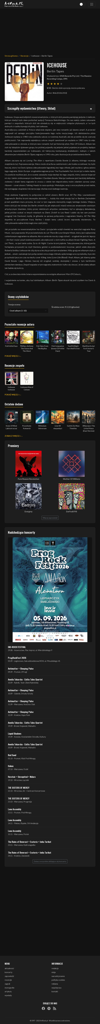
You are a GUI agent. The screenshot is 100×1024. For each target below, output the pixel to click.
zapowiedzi (9, 976)
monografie (9, 988)
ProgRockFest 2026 (17, 657)
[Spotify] (49, 1008)
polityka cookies (58, 980)
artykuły (8, 991)
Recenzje (24, 55)
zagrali (7, 984)
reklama (55, 984)
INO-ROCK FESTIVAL (17, 647)
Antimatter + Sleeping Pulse (20, 668)
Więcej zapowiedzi (50, 518)
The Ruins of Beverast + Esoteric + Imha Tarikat (29, 841)
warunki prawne (58, 976)
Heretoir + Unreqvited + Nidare (22, 776)
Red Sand (12, 755)
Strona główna (11, 55)
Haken (10, 766)
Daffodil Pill (71, 511)
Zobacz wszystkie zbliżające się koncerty (50, 861)
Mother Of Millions (71, 479)
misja (54, 972)
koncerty (8, 972)
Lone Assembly (14, 809)
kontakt (55, 991)
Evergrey (28, 511)
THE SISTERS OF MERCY (18, 787)
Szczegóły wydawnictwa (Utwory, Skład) (31, 108)
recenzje (8, 980)
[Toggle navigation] (91, 4)
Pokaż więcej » (12, 356)
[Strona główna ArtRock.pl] (14, 4)
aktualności (9, 968)
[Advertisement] (50, 30)
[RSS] (54, 1008)
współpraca (56, 988)
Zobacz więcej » (13, 436)
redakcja (55, 968)
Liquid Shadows (14, 733)
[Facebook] (43, 1008)
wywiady (8, 995)
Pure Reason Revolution (28, 479)
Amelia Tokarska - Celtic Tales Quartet (25, 679)
